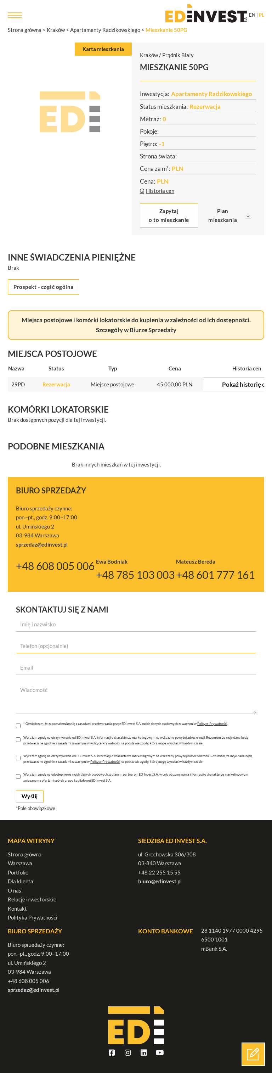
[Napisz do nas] (253, 1054)
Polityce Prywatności (212, 724)
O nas (14, 890)
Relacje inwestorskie (32, 899)
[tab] (103, 49)
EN (252, 15)
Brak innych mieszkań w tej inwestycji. (116, 464)
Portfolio (18, 872)
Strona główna (24, 854)
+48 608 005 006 (55, 566)
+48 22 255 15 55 (159, 872)
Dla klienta (20, 881)
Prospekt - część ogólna (43, 287)
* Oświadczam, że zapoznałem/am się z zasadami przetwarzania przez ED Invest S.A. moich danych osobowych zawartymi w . (125, 724)
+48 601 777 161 (215, 575)
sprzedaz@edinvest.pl (34, 990)
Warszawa (20, 863)
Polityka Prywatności (32, 917)
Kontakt (17, 908)
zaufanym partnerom (123, 774)
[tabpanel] (70, 112)
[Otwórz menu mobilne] (15, 15)
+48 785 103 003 (135, 575)
